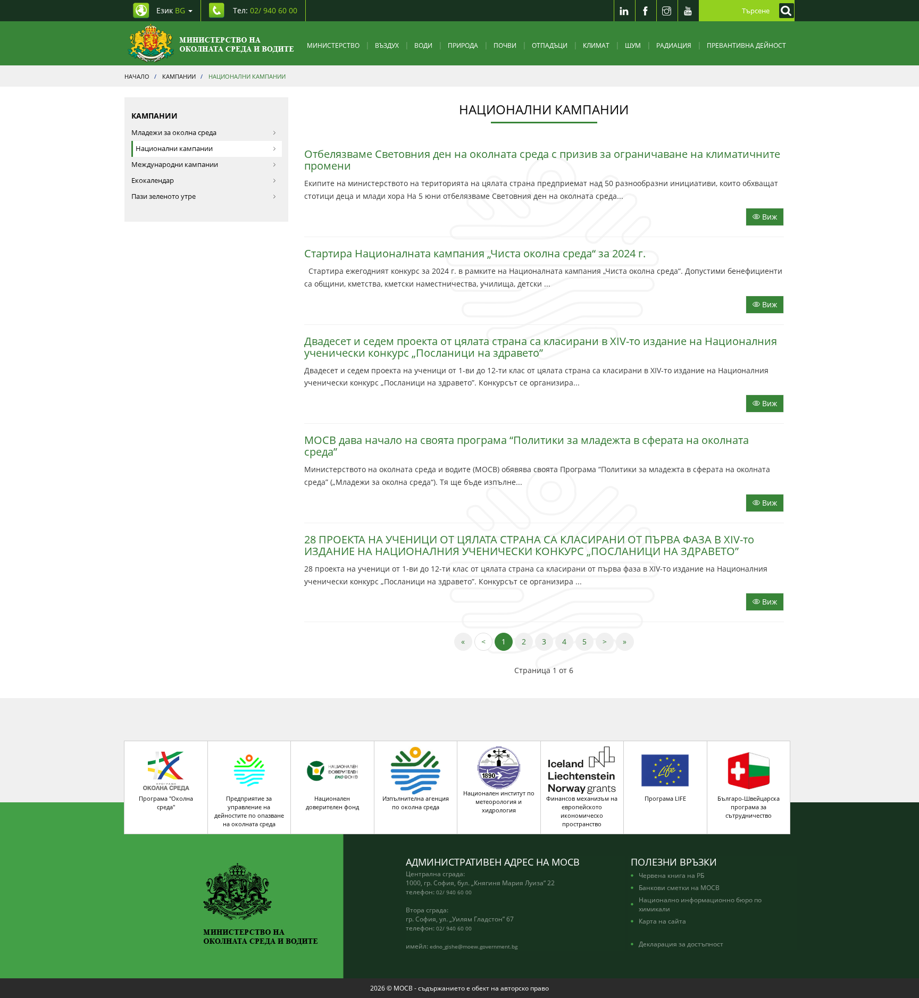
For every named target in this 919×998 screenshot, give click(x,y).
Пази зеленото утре (163, 196)
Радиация (673, 45)
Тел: (265, 10)
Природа (463, 45)
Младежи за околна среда (173, 132)
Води (423, 45)
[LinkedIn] (624, 10)
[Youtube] (688, 10)
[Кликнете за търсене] (784, 11)
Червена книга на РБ (671, 875)
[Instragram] (667, 10)
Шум (633, 45)
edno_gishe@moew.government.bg (473, 946)
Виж (768, 217)
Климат (596, 45)
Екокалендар (152, 180)
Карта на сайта (662, 921)
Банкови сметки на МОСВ (679, 887)
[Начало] (211, 43)
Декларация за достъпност (681, 944)
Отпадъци (549, 45)
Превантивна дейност (746, 45)
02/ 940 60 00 (454, 892)
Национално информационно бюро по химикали (700, 904)
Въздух (387, 45)
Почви (505, 45)
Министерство (333, 45)
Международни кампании (174, 164)
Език (170, 10)
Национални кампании (174, 148)
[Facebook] (645, 10)
